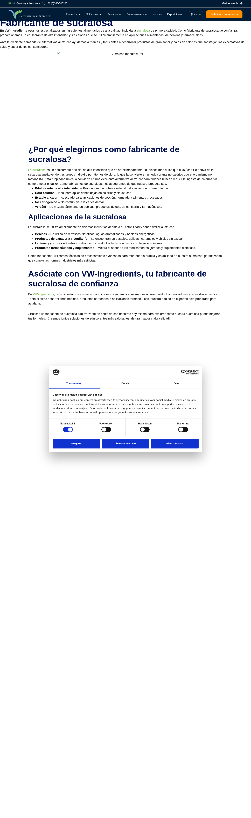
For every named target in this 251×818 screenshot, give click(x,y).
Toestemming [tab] (74, 383)
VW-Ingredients (43, 294)
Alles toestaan (174, 443)
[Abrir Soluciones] (100, 14)
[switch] (106, 429)
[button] (196, 14)
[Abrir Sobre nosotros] (146, 14)
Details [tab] (125, 383)
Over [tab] (177, 383)
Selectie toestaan (125, 443)
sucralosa (143, 30)
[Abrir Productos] (79, 14)
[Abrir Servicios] (120, 14)
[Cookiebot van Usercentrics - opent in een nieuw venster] (184, 372)
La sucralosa (37, 170)
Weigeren (76, 443)
